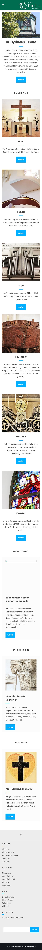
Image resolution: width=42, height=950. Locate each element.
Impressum (31, 946)
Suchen (34, 930)
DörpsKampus (8, 897)
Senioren (6, 858)
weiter (21, 79)
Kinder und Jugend (10, 855)
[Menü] (6, 5)
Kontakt (10, 946)
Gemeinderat (7, 876)
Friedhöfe (6, 885)
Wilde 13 (5, 906)
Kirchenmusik (8, 852)
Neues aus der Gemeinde (12, 917)
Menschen (6, 873)
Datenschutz (20, 946)
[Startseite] (29, 5)
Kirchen (5, 882)
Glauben (5, 849)
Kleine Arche (7, 900)
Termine (5, 861)
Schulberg (6, 903)
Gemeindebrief (8, 879)
